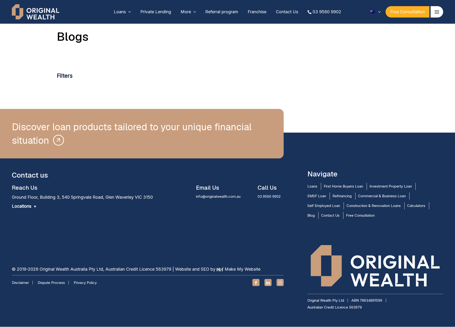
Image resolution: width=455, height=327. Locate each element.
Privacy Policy (85, 282)
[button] (128, 12)
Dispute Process (51, 282)
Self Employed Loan (323, 205)
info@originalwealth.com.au (218, 196)
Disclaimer (20, 282)
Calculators (416, 205)
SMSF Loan (316, 196)
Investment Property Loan (390, 186)
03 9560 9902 (269, 196)
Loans (312, 186)
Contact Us (330, 215)
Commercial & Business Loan (382, 196)
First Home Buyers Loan (343, 186)
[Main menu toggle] (437, 12)
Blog (311, 215)
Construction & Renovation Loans (373, 205)
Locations (21, 206)
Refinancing (342, 196)
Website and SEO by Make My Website (217, 269)
